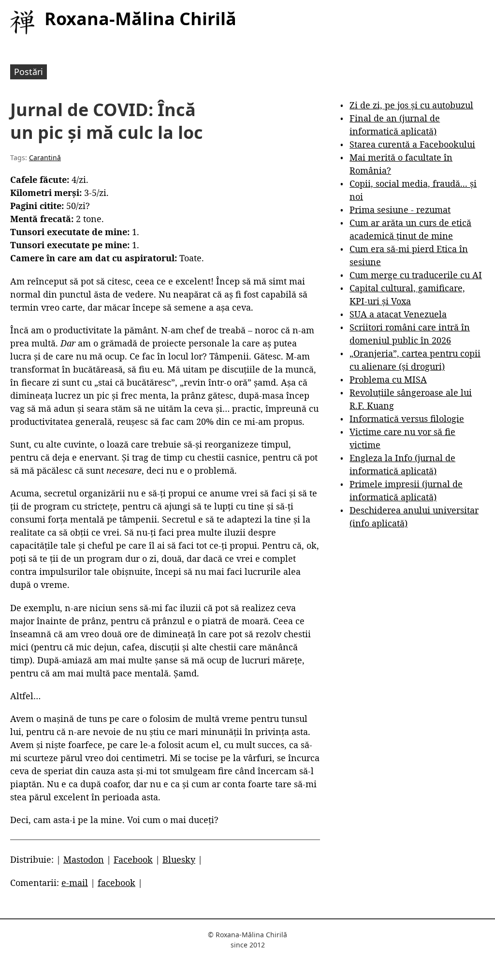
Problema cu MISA (388, 379)
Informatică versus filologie (406, 418)
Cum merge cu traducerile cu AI (415, 275)
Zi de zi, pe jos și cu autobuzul (411, 105)
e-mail (74, 882)
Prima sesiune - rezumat (400, 209)
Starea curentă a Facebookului (412, 144)
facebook (116, 882)
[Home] (22, 22)
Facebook (133, 859)
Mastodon (83, 859)
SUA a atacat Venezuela (398, 314)
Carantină (45, 157)
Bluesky (178, 859)
